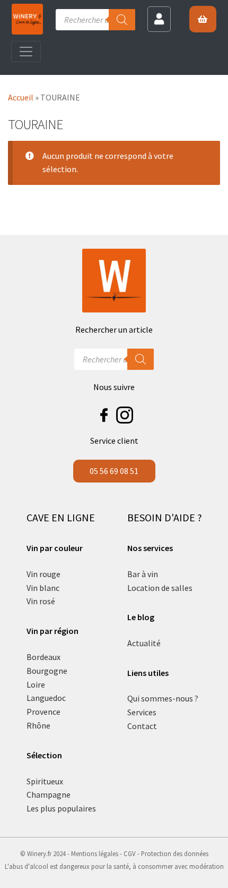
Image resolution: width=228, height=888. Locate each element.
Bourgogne (47, 670)
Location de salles (159, 587)
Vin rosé (41, 601)
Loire (36, 684)
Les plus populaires (61, 808)
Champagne (49, 794)
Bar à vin (142, 574)
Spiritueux (45, 781)
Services (141, 712)
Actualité (144, 643)
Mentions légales (94, 853)
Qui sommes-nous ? (162, 698)
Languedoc (46, 697)
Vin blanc (43, 587)
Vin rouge (43, 574)
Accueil (20, 97)
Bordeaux (43, 657)
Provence (43, 711)
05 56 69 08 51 (114, 471)
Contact (142, 726)
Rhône (38, 725)
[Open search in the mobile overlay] (95, 19)
